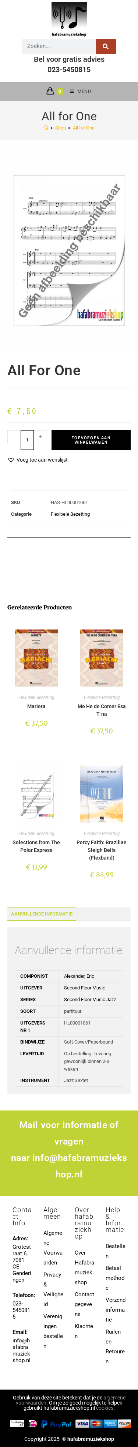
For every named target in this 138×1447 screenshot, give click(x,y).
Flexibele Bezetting (70, 514)
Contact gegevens (84, 1304)
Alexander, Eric (79, 976)
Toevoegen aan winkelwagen (91, 440)
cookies (104, 1408)
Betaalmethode (115, 1278)
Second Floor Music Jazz (90, 999)
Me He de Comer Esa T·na (102, 710)
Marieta (36, 706)
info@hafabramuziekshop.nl (22, 1350)
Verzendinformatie (115, 1310)
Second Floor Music (84, 988)
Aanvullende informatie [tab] (41, 914)
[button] (37, 460)
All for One (84, 128)
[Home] (45, 128)
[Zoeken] (106, 46)
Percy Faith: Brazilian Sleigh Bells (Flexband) (102, 850)
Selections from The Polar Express (36, 846)
